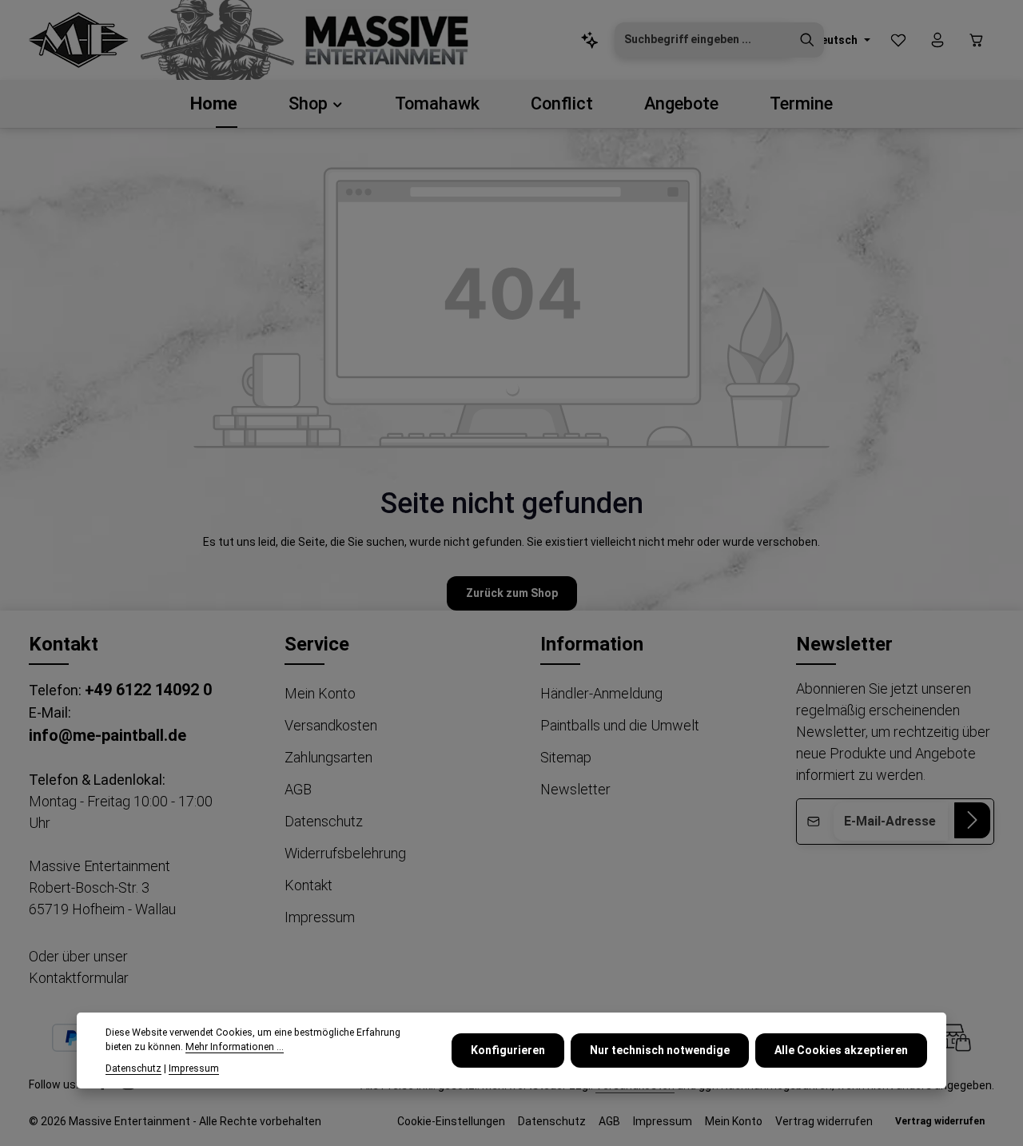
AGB (298, 789)
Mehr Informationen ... (234, 1047)
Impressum (320, 917)
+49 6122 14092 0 (148, 689)
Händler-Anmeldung (601, 693)
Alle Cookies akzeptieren (841, 1050)
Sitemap (565, 757)
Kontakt (308, 885)
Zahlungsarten (328, 757)
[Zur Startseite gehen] (79, 40)
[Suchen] (807, 40)
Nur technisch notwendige (660, 1050)
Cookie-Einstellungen (451, 1121)
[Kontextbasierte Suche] (590, 40)
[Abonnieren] (972, 820)
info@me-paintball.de (107, 735)
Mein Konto (320, 693)
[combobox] (703, 40)
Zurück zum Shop (512, 593)
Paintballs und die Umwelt (619, 725)
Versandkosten (331, 725)
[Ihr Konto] (937, 40)
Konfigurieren (508, 1050)
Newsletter (575, 789)
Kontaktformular (79, 977)
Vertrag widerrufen (824, 1121)
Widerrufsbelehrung (345, 853)
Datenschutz (324, 821)
